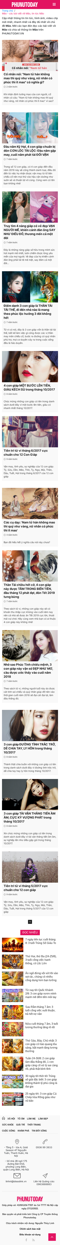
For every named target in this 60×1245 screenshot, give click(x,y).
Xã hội (11, 1118)
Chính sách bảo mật (30, 1229)
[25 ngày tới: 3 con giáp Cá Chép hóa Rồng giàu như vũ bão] (12, 1099)
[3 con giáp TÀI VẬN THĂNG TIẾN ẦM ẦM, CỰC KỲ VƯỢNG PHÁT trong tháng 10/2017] (30, 794)
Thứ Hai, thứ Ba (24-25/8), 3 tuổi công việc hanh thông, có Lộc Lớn (40, 960)
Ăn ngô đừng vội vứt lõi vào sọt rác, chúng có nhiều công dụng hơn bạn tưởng (41, 977)
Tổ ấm (21, 1118)
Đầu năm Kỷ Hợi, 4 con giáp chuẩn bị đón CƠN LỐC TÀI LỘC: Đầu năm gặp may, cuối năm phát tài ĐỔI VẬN (30, 150)
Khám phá (23, 1130)
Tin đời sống (39, 1130)
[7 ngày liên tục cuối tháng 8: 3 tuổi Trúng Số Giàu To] (12, 945)
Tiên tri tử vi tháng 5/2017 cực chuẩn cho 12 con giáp (26, 888)
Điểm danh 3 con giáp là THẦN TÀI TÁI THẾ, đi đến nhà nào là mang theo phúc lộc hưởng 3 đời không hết (28, 311)
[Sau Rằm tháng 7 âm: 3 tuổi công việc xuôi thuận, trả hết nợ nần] (12, 1012)
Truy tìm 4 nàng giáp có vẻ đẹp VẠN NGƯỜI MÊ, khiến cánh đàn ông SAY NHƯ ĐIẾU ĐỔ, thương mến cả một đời (29, 232)
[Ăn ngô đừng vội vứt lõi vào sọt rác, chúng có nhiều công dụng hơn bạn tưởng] (12, 978)
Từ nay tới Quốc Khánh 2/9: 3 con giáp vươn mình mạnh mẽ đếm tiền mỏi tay (40, 993)
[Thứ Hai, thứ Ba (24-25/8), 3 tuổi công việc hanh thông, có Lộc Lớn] (12, 962)
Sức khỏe (8, 1124)
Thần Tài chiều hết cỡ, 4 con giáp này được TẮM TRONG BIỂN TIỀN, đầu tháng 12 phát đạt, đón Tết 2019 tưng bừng (29, 591)
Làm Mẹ (31, 1118)
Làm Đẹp (43, 1118)
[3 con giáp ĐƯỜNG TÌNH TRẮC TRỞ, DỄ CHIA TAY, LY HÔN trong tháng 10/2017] (30, 725)
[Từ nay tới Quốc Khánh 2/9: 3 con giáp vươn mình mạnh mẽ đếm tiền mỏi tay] (12, 995)
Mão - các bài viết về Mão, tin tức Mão (23, 13)
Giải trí (20, 1124)
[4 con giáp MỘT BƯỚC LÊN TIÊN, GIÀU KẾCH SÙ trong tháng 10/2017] (30, 366)
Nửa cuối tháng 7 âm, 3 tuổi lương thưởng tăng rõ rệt (41, 1025)
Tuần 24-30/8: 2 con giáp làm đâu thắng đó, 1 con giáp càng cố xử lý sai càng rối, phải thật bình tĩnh (41, 1063)
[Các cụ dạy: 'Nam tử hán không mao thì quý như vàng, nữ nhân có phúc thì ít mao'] (30, 503)
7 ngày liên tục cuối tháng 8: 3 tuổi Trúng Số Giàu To (40, 941)
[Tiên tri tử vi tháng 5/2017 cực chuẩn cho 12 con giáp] (30, 866)
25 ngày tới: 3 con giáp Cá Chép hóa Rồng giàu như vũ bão (40, 1097)
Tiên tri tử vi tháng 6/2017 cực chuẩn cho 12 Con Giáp (26, 452)
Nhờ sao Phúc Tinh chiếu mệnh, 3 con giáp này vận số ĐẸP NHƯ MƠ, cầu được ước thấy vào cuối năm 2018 (28, 670)
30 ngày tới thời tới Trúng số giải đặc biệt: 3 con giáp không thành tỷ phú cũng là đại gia (41, 1081)
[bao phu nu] (25, 5)
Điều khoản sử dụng (30, 1234)
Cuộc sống (8, 1130)
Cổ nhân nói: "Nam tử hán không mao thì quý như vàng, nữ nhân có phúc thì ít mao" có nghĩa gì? (28, 78)
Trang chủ (7, 10)
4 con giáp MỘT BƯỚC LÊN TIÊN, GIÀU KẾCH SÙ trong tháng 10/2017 (29, 387)
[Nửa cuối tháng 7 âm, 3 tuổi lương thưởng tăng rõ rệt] (12, 1029)
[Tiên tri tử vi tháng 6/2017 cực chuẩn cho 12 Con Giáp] (30, 431)
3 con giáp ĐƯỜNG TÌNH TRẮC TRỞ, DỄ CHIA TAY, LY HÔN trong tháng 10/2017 (30, 748)
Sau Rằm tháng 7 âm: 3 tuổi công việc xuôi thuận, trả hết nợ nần (40, 1010)
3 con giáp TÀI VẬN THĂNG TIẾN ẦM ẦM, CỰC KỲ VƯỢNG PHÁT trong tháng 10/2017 (29, 817)
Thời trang (34, 1124)
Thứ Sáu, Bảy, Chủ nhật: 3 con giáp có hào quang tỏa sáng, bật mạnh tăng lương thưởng (41, 1046)
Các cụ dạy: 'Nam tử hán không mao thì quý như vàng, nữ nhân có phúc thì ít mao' (29, 526)
